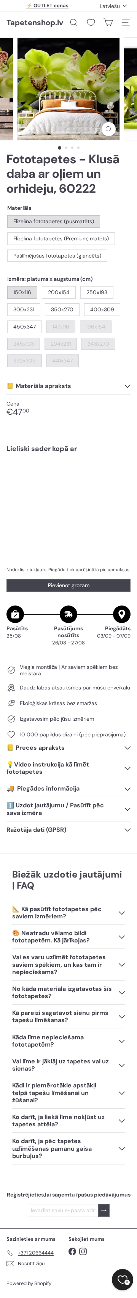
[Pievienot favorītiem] (120, 474)
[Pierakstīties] (104, 1210)
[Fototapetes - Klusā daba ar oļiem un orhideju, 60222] (68, 481)
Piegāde (56, 570)
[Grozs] (108, 22)
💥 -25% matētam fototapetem (47, 7)
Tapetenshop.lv (34, 22)
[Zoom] (109, 129)
